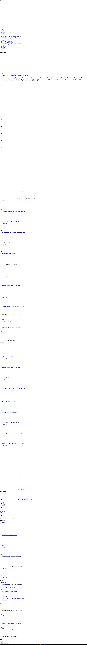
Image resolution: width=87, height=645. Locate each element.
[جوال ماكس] (6, 8)
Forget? (10, 642)
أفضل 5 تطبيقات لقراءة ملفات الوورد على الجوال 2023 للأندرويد (13, 232)
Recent (3, 200)
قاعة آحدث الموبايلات (5, 14)
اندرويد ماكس (4, 47)
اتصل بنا (3, 48)
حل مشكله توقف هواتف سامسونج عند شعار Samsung (12, 295)
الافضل (3, 45)
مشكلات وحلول (4, 46)
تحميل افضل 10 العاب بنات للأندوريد (8, 242)
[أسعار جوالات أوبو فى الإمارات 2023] (7, 251)
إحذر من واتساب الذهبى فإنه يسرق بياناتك (9, 274)
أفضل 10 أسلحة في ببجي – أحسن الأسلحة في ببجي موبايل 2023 (11, 43)
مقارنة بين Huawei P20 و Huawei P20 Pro (22, 499)
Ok (44, 644)
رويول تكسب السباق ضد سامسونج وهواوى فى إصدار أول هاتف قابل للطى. (15, 75)
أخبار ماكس (4, 13)
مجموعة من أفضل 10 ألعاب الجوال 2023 (9, 264)
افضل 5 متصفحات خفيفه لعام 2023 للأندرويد (8, 41)
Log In (7, 643)
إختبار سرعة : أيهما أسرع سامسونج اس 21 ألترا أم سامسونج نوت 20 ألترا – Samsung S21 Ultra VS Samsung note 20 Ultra (24, 356)
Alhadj (3, 319)
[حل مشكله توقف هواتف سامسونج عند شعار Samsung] (7, 294)
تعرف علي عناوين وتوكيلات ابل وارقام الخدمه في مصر (10, 37)
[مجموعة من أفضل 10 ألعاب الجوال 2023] (7, 262)
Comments (3, 201)
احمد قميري (4, 338)
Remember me (3, 643)
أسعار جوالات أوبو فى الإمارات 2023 (7, 39)
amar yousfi (4, 621)
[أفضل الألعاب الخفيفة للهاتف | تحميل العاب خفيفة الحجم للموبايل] (7, 209)
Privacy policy (47, 644)
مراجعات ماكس (4, 30)
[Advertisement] (44, 22)
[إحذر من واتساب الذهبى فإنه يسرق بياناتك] (7, 273)
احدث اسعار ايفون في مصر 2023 (7, 40)
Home (1, 49)
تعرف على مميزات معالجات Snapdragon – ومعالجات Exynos (13, 306)
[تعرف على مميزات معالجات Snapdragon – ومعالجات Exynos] (7, 304)
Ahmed (3, 332)
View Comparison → (31, 499)
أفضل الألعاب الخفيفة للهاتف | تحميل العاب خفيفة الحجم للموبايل (11, 36)
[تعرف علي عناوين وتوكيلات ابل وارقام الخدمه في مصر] (7, 283)
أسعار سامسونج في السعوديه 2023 (7, 42)
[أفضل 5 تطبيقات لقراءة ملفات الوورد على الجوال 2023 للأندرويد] (7, 230)
